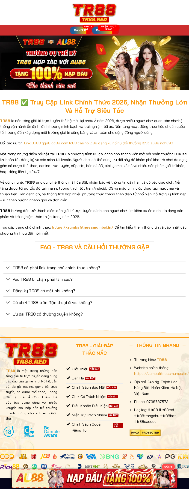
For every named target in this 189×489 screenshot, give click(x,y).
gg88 (46, 143)
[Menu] (6, 12)
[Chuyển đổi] (7, 268)
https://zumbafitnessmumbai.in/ (82, 227)
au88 (155, 143)
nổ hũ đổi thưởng (126, 143)
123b (146, 143)
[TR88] (94, 12)
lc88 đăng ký (101, 143)
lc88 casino (79, 143)
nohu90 (166, 143)
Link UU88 (32, 143)
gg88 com (59, 143)
